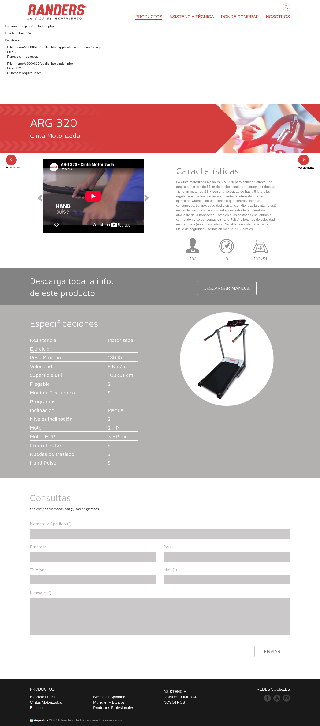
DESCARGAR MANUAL (226, 288)
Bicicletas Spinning (109, 697)
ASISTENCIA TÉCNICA (191, 16)
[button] (39, 196)
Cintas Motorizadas (46, 702)
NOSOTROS (278, 16)
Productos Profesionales (113, 708)
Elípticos (37, 708)
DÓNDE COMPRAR (240, 16)
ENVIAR (272, 651)
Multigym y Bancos (109, 702)
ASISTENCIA (175, 692)
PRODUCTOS (148, 16)
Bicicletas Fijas (42, 697)
